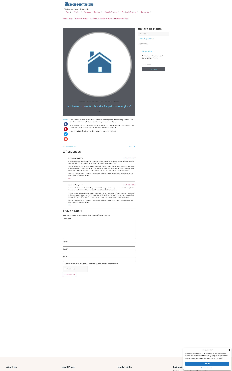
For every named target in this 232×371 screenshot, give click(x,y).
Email (65, 249)
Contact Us (145, 12)
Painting (76, 12)
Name (65, 241)
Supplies (97, 12)
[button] (228, 350)
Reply (69, 178)
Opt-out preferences (206, 367)
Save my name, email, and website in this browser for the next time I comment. (92, 263)
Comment (67, 218)
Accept (207, 363)
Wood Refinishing (111, 12)
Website (65, 256)
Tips (67, 12)
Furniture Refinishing (129, 12)
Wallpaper (87, 12)
